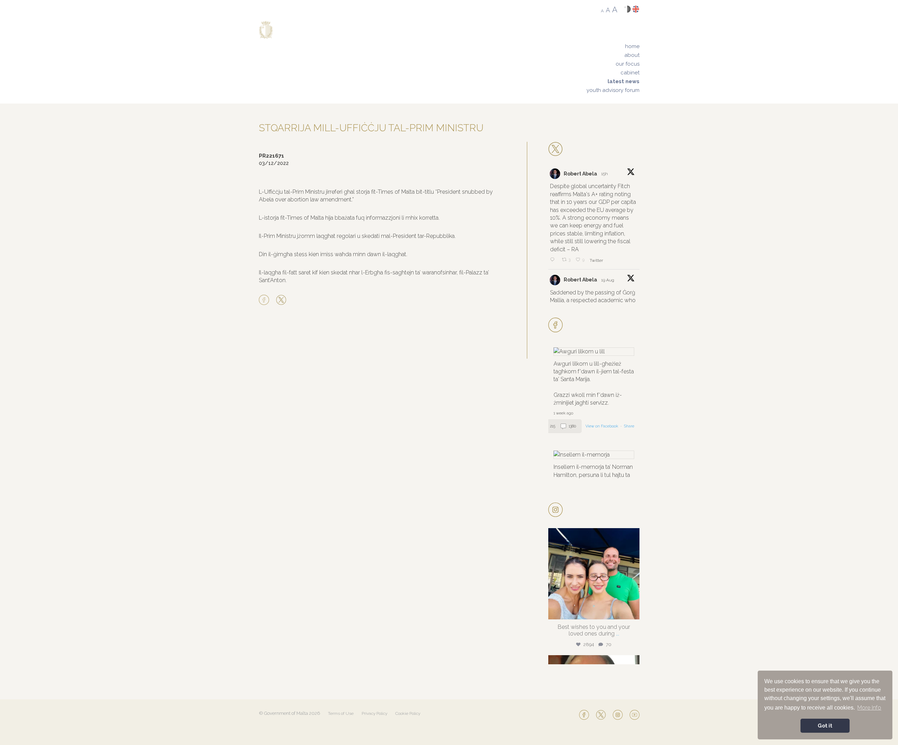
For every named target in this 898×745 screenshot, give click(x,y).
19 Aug (608, 280)
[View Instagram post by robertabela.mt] (632, 610)
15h (605, 173)
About (631, 55)
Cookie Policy (407, 713)
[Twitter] (281, 300)
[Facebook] (266, 300)
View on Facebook (602, 426)
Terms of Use (341, 713)
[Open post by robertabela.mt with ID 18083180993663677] (593, 573)
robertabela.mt (592, 535)
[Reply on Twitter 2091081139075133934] (554, 260)
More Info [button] (869, 707)
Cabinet (630, 72)
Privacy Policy (374, 713)
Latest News (623, 81)
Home (632, 46)
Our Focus (627, 64)
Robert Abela (580, 174)
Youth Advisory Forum (613, 90)
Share (629, 426)
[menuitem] (613, 46)
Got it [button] (825, 726)
